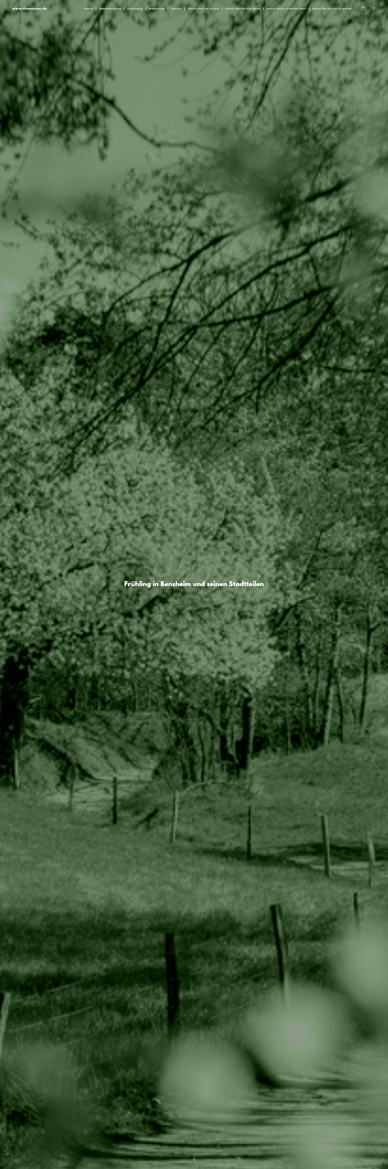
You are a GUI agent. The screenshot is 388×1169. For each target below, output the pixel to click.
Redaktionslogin (157, 9)
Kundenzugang (135, 9)
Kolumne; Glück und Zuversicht (203, 9)
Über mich (176, 9)
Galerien (88, 9)
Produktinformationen (110, 9)
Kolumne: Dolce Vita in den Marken (243, 9)
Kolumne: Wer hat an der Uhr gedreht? (332, 9)
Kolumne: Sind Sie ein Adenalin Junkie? (286, 9)
